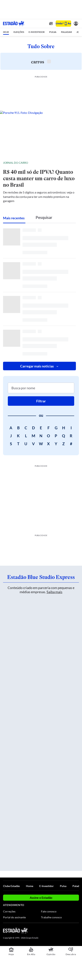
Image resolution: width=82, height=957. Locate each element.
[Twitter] (63, 930)
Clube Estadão (11, 886)
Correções (9, 911)
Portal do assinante (14, 917)
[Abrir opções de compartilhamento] (76, 163)
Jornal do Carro (15, 162)
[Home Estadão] (13, 23)
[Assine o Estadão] (63, 23)
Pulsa (63, 886)
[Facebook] (57, 930)
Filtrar (41, 401)
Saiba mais (54, 592)
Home (29, 886)
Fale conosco (48, 911)
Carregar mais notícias (37, 366)
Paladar (77, 886)
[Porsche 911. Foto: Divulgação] (41, 134)
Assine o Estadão (41, 897)
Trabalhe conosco (51, 917)
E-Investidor (46, 886)
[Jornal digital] (51, 23)
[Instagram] (70, 930)
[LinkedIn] (77, 930)
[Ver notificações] (76, 23)
